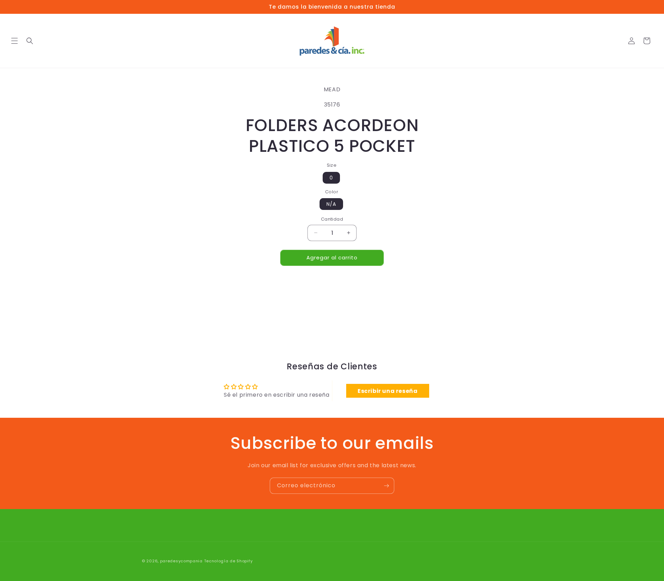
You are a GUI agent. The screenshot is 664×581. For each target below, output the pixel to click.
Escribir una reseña (387, 391)
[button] (14, 40)
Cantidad (332, 219)
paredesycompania (181, 561)
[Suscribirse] (386, 486)
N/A (331, 204)
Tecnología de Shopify (228, 561)
